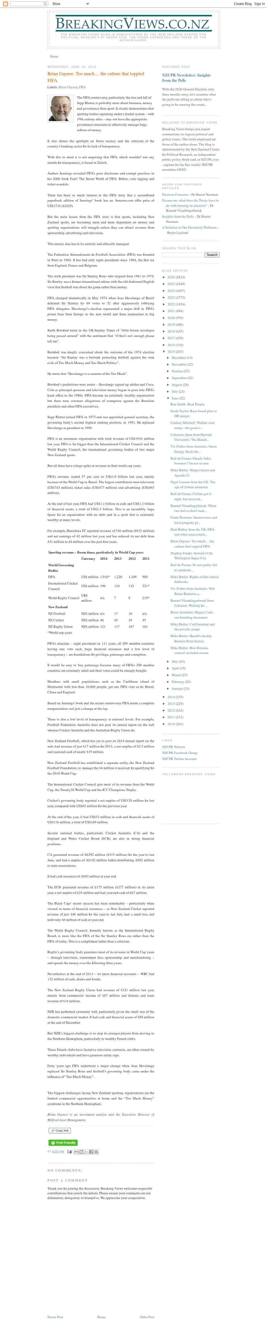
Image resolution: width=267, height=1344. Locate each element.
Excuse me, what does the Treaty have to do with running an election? (190, 203)
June (175, 398)
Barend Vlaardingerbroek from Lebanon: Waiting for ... (192, 603)
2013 (172, 703)
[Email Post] (69, 1151)
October (178, 371)
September (179, 377)
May (175, 661)
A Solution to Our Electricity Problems (189, 227)
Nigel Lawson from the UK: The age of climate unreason (193, 484)
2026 (172, 277)
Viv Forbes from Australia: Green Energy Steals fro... (194, 449)
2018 (172, 331)
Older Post (147, 1317)
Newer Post (55, 1317)
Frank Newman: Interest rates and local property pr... (194, 520)
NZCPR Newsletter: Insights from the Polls (186, 77)
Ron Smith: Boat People (188, 404)
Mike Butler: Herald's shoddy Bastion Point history (191, 638)
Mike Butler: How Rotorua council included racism (189, 650)
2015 (172, 351)
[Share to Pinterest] (96, 1151)
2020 (172, 317)
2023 (172, 297)
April (176, 668)
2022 (172, 304)
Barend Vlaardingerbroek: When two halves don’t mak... (193, 508)
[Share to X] (86, 1151)
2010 (172, 723)
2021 (172, 311)
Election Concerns (175, 194)
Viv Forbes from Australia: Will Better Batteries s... (193, 591)
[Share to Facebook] (91, 1151)
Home (54, 56)
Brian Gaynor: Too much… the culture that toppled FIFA (192, 544)
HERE (181, 169)
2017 (172, 338)
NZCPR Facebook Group (179, 752)
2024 (172, 290)
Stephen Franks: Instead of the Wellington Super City (192, 556)
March (177, 675)
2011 (172, 717)
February (178, 681)
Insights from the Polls (178, 216)
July (175, 391)
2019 (172, 324)
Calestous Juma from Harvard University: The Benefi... (191, 437)
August (177, 384)
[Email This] (76, 1151)
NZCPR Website (173, 746)
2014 (172, 696)
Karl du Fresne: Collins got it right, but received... (191, 496)
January (178, 688)
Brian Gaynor (68, 87)
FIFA (82, 87)
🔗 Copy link (60, 1130)
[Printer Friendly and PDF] (63, 1146)
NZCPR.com (210, 159)
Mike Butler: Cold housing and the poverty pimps (193, 627)
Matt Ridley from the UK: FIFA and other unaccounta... (192, 532)
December (179, 357)
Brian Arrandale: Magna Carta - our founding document (193, 615)
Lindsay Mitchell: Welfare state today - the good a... (193, 425)
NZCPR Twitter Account (179, 758)
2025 (172, 283)
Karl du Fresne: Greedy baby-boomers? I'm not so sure (191, 461)
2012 (172, 710)
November (179, 364)
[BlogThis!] (81, 1151)
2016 (172, 344)
